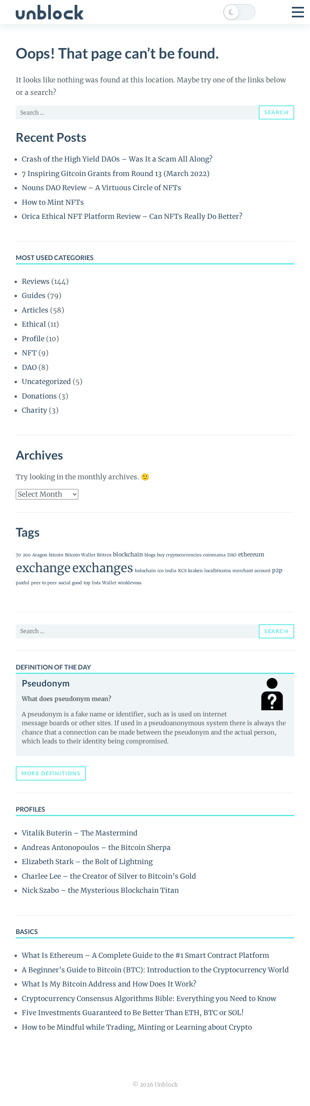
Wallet (109, 583)
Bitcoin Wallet (80, 555)
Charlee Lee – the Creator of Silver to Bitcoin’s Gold (109, 876)
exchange (43, 567)
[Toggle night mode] (239, 12)
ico (160, 570)
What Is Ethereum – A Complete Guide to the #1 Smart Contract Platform (145, 955)
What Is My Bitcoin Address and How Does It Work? (109, 984)
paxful (22, 583)
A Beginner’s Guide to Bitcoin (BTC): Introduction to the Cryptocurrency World (155, 969)
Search (276, 112)
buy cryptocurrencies (179, 555)
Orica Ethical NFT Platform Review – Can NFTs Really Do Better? (132, 216)
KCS (182, 570)
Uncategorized (46, 381)
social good (70, 583)
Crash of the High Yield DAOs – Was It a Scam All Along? (117, 159)
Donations (39, 396)
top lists (92, 583)
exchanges (102, 567)
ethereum (251, 554)
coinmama (214, 555)
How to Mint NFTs (53, 202)
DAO (29, 367)
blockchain (128, 554)
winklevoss (129, 583)
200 (27, 555)
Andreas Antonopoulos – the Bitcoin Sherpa (96, 847)
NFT (29, 352)
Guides (34, 295)
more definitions (50, 773)
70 (18, 555)
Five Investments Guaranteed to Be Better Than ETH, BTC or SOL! (133, 1012)
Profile (33, 338)
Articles (35, 310)
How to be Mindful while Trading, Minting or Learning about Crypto (137, 1027)
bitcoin (56, 555)
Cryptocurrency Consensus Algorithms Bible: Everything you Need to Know (149, 998)
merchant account (251, 570)
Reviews (36, 281)
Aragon (39, 555)
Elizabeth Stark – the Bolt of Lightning (87, 861)
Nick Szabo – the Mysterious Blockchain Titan (100, 890)
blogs (150, 555)
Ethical (34, 324)
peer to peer (44, 583)
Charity (34, 410)
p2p (277, 570)
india (170, 570)
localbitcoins (217, 570)
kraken (195, 570)
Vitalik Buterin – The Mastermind (80, 833)
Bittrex (104, 555)
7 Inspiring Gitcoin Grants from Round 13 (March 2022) (115, 173)
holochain (145, 570)
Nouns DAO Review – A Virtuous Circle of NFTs (101, 187)
